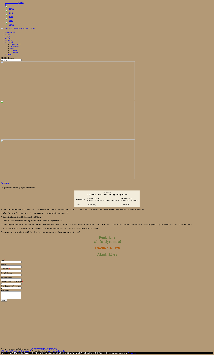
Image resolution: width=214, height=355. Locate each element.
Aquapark (13, 50)
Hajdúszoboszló (15, 44)
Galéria (7, 38)
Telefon (4, 264)
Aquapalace (14, 52)
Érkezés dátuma (7, 273)
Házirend (8, 40)
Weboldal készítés (7, 351)
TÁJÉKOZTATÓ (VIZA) (14, 3)
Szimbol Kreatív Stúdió (22, 351)
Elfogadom (132, 353)
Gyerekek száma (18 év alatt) (11, 286)
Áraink (7, 36)
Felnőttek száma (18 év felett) (12, 282)
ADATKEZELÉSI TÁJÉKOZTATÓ (43, 349)
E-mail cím (5, 269)
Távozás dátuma (7, 277)
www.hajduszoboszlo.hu (56, 351)
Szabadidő (9, 42)
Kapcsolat (8, 54)
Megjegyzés (5, 290)
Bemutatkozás (10, 32)
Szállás (7, 34)
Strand (12, 48)
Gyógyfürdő (14, 46)
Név (3, 260)
